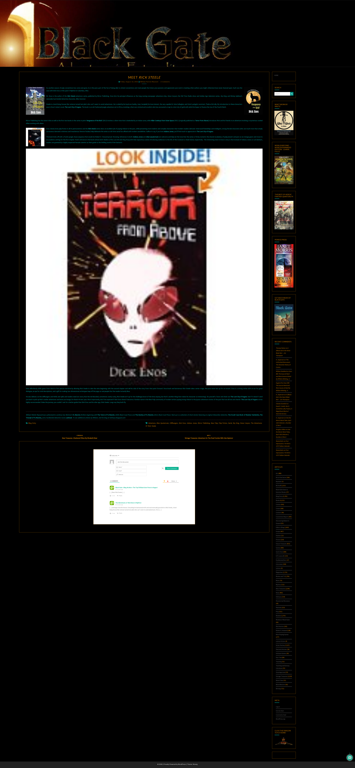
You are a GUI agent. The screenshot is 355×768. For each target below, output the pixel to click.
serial (230, 423)
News (277, 593)
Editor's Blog (280, 527)
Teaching (279, 661)
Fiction (278, 540)
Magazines (279, 572)
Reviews (278, 616)
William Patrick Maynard (149, 81)
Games (278, 548)
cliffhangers (174, 423)
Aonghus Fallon (280, 429)
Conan (278, 508)
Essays (278, 531)
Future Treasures (281, 544)
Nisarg (195, 764)
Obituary (278, 597)
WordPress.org (280, 719)
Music (277, 580)
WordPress (182, 764)
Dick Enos (182, 423)
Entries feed (280, 711)
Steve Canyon (245, 423)
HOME (276, 75)
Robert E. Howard (281, 630)
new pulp (214, 423)
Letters (278, 568)
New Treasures (280, 589)
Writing (278, 688)
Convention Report (282, 517)
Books (278, 500)
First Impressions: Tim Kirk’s (283, 443)
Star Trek (279, 657)
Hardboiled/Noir (281, 560)
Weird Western (280, 684)
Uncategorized (280, 672)
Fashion (278, 535)
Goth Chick (279, 552)
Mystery (278, 584)
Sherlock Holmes (281, 649)
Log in (278, 707)
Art (277, 473)
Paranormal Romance (283, 601)
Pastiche (278, 607)
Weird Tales (279, 680)
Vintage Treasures (281, 676)
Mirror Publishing (204, 423)
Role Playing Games (282, 634)
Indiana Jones (192, 423)
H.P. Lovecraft (280, 556)
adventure (151, 423)
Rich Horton (280, 626)
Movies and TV (280, 576)
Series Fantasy (280, 645)
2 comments (165, 81)
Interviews (279, 564)
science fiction (280, 641)
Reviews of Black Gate (283, 620)
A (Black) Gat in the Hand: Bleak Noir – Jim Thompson (283, 397)
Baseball (278, 481)
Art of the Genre (281, 477)
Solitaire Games (281, 653)
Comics (278, 504)
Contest (278, 512)
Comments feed (281, 715)
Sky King (236, 423)
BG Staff (278, 485)
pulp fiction (223, 423)
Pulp (277, 611)
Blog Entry (32, 423)
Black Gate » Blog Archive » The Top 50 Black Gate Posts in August (136, 487)
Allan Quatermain (163, 423)
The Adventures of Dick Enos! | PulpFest (128, 503)
